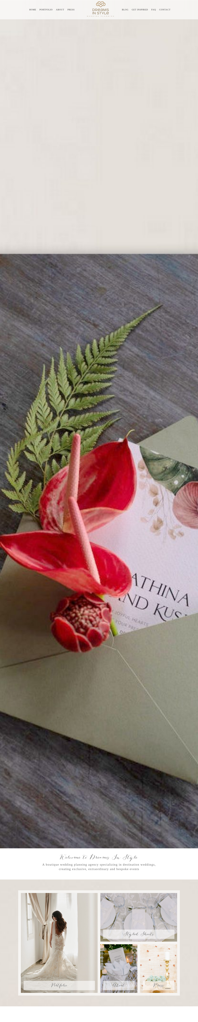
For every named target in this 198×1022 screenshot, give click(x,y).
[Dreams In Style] (100, 9)
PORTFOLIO (46, 10)
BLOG (125, 10)
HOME (32, 10)
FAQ (153, 10)
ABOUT (60, 10)
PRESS (71, 10)
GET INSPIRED (140, 10)
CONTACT (165, 10)
